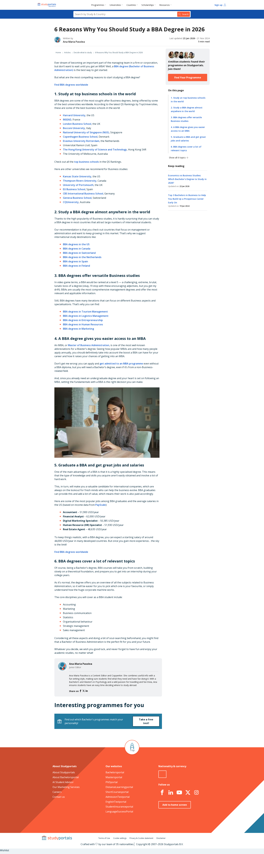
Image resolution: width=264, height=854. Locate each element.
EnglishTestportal (116, 801)
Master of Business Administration (88, 345)
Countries (131, 5)
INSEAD (67, 119)
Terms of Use (104, 838)
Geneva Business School (77, 198)
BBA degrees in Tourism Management (85, 311)
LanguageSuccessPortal (119, 811)
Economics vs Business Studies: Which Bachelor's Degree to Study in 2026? (187, 179)
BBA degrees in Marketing (78, 328)
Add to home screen (174, 804)
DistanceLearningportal (119, 787)
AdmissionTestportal (118, 797)
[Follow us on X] (187, 792)
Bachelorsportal (115, 772)
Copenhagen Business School (80, 136)
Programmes (97, 5)
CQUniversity (71, 202)
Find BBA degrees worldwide (71, 84)
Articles (67, 52)
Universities (115, 5)
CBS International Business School (83, 193)
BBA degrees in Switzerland (79, 253)
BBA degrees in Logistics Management (85, 316)
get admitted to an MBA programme (121, 363)
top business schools (86, 161)
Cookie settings (120, 838)
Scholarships (147, 5)
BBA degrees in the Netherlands (82, 257)
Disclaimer (161, 838)
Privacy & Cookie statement (141, 838)
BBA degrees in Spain (75, 261)
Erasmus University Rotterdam (81, 141)
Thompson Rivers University (79, 180)
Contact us (59, 797)
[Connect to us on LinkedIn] (170, 792)
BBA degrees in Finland (76, 265)
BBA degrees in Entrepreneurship (83, 320)
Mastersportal (114, 777)
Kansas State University (77, 176)
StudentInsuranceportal (119, 806)
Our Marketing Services (66, 787)
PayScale (100, 504)
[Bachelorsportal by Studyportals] (47, 4)
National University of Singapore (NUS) (86, 132)
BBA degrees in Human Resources (83, 324)
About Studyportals (64, 772)
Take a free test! (146, 721)
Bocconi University (74, 128)
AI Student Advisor (63, 782)
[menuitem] (99, 5)
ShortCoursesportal (117, 792)
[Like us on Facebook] (162, 792)
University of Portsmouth (78, 185)
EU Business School (74, 189)
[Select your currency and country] (162, 774)
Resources (164, 5)
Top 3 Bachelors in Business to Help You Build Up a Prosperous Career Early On (187, 199)
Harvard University (74, 115)
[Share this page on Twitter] (83, 691)
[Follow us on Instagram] (196, 792)
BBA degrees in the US (76, 244)
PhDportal (111, 782)
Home (58, 52)
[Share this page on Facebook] (80, 691)
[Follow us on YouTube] (179, 792)
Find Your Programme (187, 77)
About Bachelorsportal (66, 777)
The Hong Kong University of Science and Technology (95, 149)
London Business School (77, 124)
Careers (57, 792)
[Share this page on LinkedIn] (86, 691)
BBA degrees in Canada (76, 248)
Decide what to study (83, 52)
